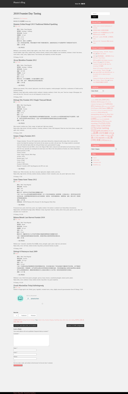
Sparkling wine (58, 320)
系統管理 (102, 138)
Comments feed (97, 162)
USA (105, 123)
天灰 (94, 56)
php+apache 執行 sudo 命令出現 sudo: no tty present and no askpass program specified (103, 74)
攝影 (108, 133)
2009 (105, 100)
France (97, 108)
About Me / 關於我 (80, 3)
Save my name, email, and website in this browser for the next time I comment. (33, 363)
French (93, 110)
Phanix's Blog (19, 2)
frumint (47, 320)
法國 (98, 135)
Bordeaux (95, 102)
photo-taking (103, 112)
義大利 (108, 140)
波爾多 (104, 135)
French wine (99, 110)
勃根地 (107, 130)
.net (92, 100)
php (104, 114)
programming (98, 116)
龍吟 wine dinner (101, 53)
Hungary (51, 320)
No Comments (23, 18)
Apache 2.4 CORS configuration (75, 325)
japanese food (108, 110)
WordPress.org (96, 164)
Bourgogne (103, 102)
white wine (65, 320)
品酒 (81, 320)
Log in (94, 157)
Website (15, 356)
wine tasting (72, 320)
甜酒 (18, 322)
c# (109, 102)
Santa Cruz (100, 119)
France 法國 (107, 108)
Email (15, 352)
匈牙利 (77, 320)
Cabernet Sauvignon (98, 104)
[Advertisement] (48, 379)
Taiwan (108, 121)
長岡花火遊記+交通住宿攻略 (100, 30)
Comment (16, 333)
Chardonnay (99, 106)
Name (15, 348)
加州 (100, 131)
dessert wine (41, 320)
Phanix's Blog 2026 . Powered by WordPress (24, 393)
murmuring (94, 112)
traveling (96, 123)
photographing (96, 114)
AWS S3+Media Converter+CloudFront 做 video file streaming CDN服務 (102, 64)
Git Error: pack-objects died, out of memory (25, 325)
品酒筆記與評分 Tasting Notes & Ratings (23, 320)
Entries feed (96, 160)
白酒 (21, 322)
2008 (98, 100)
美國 (101, 140)
